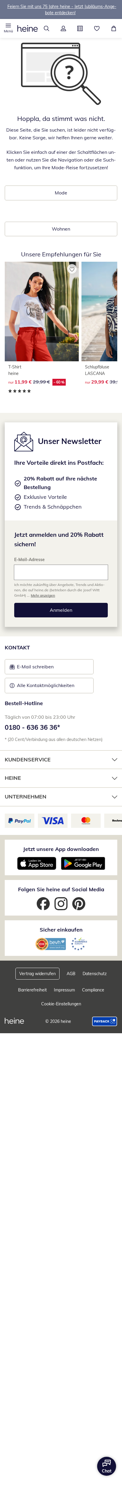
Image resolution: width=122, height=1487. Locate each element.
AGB (71, 973)
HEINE (13, 777)
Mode (61, 193)
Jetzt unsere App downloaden (61, 849)
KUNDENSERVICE (28, 759)
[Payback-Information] (104, 1021)
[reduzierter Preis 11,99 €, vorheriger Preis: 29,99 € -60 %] (42, 311)
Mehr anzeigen (43, 595)
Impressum (64, 990)
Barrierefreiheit (32, 990)
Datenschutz (95, 973)
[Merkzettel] (97, 28)
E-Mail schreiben (32, 668)
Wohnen (61, 229)
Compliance (93, 990)
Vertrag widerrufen (37, 973)
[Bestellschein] (80, 28)
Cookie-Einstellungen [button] (61, 1004)
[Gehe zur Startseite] (27, 28)
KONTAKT (17, 647)
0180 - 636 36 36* (32, 727)
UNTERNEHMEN (25, 796)
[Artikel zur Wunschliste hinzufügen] (72, 269)
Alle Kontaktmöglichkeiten (45, 685)
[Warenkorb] (113, 28)
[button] (8, 28)
